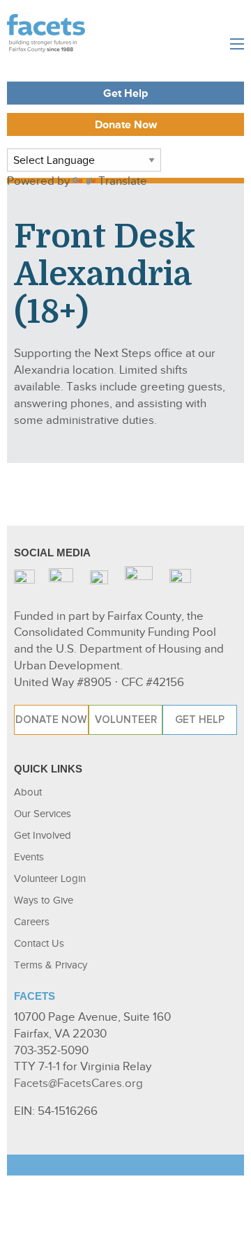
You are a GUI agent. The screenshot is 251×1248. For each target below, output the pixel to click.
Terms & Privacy (50, 965)
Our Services (42, 813)
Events (29, 856)
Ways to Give (43, 900)
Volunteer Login (50, 878)
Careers (32, 921)
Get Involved (42, 835)
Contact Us (39, 943)
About (28, 792)
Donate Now (126, 125)
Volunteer (126, 719)
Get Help (125, 93)
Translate (122, 181)
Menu (237, 44)
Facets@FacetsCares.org (78, 1083)
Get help (200, 719)
